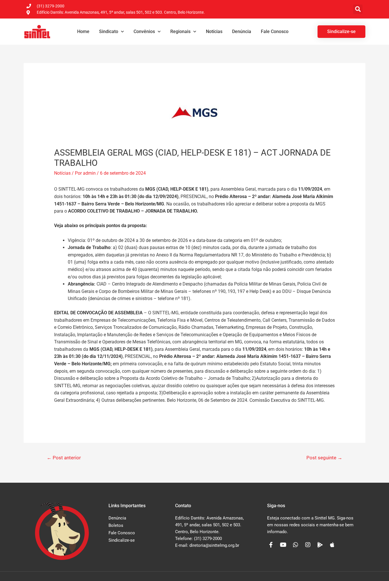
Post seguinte (324, 457)
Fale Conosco (274, 31)
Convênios (144, 31)
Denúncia (241, 31)
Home (83, 31)
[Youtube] (283, 545)
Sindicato (108, 31)
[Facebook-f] (271, 545)
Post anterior (64, 457)
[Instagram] (308, 545)
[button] (358, 9)
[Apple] (332, 545)
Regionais (180, 31)
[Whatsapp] (296, 545)
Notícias (214, 31)
